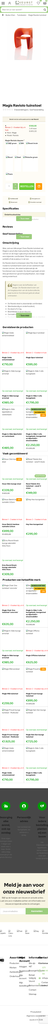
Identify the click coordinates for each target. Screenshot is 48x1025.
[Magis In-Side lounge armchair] (12, 380)
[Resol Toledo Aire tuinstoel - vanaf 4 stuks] (36, 468)
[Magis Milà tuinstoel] (12, 677)
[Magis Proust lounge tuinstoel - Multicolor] (12, 718)
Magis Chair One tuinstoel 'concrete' (10, 611)
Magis (14, 133)
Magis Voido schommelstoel (8, 359)
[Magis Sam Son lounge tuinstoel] (36, 718)
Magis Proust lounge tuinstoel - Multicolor (10, 736)
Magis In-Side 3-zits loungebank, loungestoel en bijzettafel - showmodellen (36, 437)
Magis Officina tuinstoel (35, 656)
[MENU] (3, 3)
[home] (3, 15)
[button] (26, 186)
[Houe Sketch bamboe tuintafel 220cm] (12, 508)
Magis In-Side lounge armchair (10, 397)
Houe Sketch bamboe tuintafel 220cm (10, 525)
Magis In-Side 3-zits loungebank (34, 397)
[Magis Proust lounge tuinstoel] (36, 677)
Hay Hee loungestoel (34, 524)
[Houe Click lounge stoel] (12, 468)
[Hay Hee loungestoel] (36, 508)
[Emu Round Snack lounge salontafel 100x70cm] (12, 549)
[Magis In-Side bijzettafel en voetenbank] (12, 418)
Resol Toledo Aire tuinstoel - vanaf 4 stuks (33, 486)
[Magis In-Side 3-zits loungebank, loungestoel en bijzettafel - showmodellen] (36, 418)
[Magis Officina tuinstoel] (36, 639)
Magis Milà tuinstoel (10, 694)
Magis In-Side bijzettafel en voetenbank (12, 435)
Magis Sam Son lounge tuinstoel (35, 736)
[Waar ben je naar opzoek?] (44, 9)
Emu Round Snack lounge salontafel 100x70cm (9, 567)
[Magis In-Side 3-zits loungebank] (36, 380)
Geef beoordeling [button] (36, 110)
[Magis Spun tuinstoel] (36, 341)
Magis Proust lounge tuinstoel (34, 695)
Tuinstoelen (21, 15)
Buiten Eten (10, 15)
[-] (15, 188)
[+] (15, 184)
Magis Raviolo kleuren (14, 140)
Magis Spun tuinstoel (34, 358)
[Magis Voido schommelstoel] (12, 341)
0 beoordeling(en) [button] (21, 110)
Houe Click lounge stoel (11, 484)
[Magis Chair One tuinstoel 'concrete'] (12, 594)
